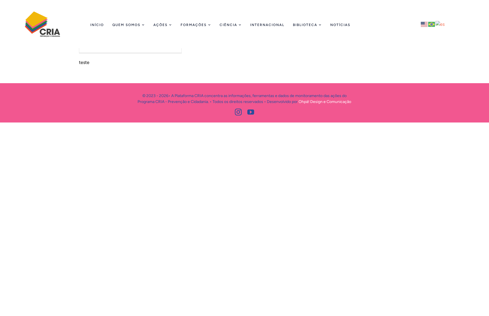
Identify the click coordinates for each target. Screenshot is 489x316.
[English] (424, 24)
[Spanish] (440, 24)
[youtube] (250, 112)
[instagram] (238, 112)
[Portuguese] (432, 24)
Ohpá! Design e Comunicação (325, 101)
